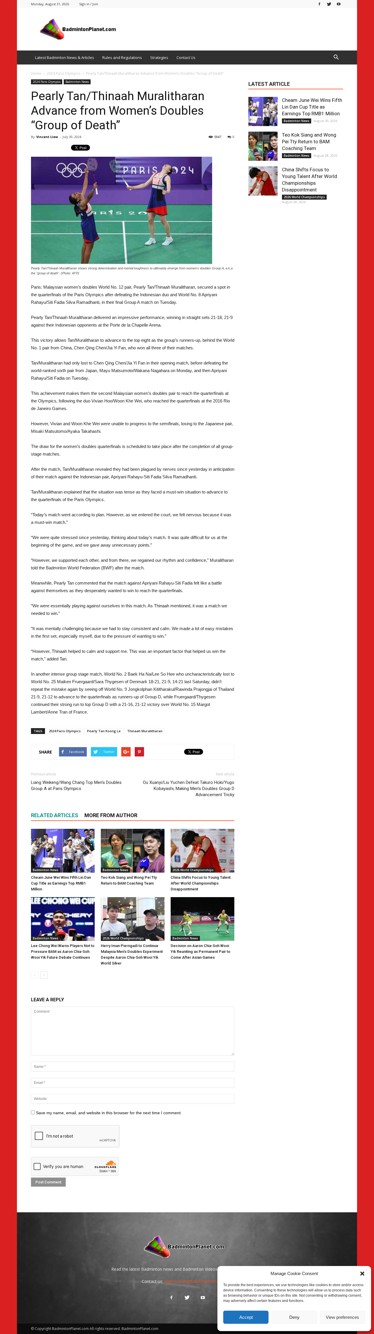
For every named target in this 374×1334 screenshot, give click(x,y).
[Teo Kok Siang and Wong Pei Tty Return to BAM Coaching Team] (133, 851)
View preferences (342, 1317)
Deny (294, 1317)
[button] (362, 1274)
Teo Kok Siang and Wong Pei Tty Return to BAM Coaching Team (309, 141)
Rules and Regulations (122, 57)
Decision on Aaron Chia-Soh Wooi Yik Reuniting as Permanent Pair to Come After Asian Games (200, 952)
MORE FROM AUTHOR (110, 815)
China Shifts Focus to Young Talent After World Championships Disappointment (201, 883)
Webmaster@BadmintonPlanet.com (198, 1281)
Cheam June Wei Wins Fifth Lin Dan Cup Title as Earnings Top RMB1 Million (61, 883)
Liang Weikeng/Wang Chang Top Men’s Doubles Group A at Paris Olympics (76, 785)
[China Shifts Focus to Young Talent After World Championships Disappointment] (202, 851)
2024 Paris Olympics (46, 82)
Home (36, 73)
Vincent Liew (47, 137)
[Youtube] (338, 4)
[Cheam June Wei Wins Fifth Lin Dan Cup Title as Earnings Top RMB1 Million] (63, 851)
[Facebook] (319, 4)
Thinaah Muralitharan (144, 731)
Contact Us (185, 57)
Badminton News (77, 82)
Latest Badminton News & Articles (64, 57)
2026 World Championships (193, 870)
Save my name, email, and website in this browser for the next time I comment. (109, 1112)
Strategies (159, 57)
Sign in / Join (88, 4)
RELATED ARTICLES (54, 815)
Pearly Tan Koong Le (104, 731)
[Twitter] (329, 4)
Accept (246, 1317)
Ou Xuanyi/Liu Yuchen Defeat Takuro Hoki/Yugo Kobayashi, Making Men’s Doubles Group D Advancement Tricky (188, 788)
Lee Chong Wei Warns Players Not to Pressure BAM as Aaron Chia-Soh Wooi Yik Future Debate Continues (62, 952)
